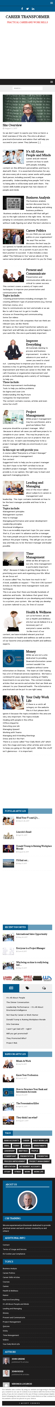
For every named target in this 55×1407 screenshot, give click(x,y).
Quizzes (6, 1326)
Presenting (42, 1156)
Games (6, 1286)
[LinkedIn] (33, 9)
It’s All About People (15, 997)
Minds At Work (23, 1061)
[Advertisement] (27, 53)
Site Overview (12, 125)
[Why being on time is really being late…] (8, 965)
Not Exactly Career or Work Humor (22, 1014)
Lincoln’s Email (23, 832)
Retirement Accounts (29, 1166)
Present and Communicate (14, 1317)
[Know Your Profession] (8, 1078)
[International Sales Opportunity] (8, 937)
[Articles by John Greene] (6, 1362)
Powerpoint (10, 1156)
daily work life (40, 1140)
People (34, 1151)
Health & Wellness (10, 1290)
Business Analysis (10, 1268)
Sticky (7, 1171)
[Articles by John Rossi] (6, 1375)
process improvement (14, 1161)
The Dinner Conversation (17, 1002)
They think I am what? (27, 1117)
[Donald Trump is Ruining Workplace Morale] (8, 849)
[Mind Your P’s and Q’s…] (8, 821)
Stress (17, 1171)
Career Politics (9, 1273)
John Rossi (17, 1371)
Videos (6, 1339)
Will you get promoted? (17, 1033)
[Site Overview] (27, 108)
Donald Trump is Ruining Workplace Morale (34, 847)
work (27, 1171)
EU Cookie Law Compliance (14, 1253)
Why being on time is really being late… (32, 963)
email (6, 1145)
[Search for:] (27, 88)
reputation (9, 1166)
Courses (6, 1281)
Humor (26, 1145)
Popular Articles (15, 811)
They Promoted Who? (16, 1038)
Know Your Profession (27, 1075)
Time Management (11, 1335)
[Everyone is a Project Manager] (8, 951)
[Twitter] (27, 9)
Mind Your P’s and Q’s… (27, 817)
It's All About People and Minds (16, 1304)
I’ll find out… (22, 860)
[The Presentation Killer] (8, 1106)
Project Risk (11, 1042)
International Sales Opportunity (31, 934)
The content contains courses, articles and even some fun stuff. (27, 372)
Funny (16, 1145)
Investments (40, 1145)
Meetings (23, 1151)
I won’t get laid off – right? (19, 1028)
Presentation (26, 1156)
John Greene (18, 1359)
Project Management (39, 1161)
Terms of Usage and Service (15, 1249)
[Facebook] (22, 9)
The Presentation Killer (27, 1103)
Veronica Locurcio (22, 1383)
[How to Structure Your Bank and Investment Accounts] (8, 1092)
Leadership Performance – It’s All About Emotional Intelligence (24, 1008)
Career (26, 1140)
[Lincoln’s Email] (8, 835)
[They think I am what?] (8, 1120)
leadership (9, 1151)
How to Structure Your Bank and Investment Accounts (31, 1090)
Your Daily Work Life (11, 1344)
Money (6, 1313)
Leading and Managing (12, 1308)
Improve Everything (11, 1299)
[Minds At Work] (8, 1064)
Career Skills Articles (11, 1277)
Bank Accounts (11, 1140)
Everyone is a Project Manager (30, 948)
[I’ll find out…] (8, 863)
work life (38, 1171)
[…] (39, 142)
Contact (6, 1245)
